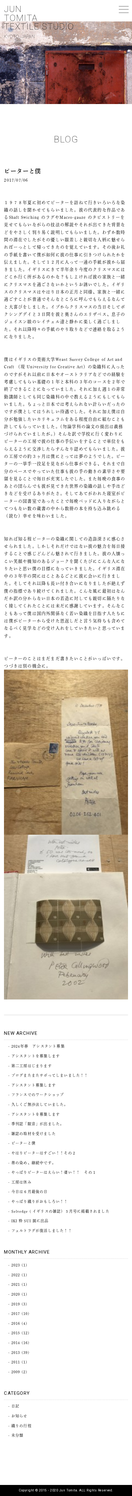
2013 (15, 1352)
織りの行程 (21, 1426)
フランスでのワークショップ (37, 1094)
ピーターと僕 (23, 1143)
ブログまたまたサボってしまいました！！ (49, 1075)
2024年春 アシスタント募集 (38, 1046)
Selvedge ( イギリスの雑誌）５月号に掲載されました (60, 1211)
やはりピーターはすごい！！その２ (43, 1153)
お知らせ (19, 1416)
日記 (15, 1406)
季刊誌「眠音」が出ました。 (37, 1124)
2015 (15, 1333)
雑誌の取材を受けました (33, 1133)
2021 (15, 1284)
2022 (15, 1275)
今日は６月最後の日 (29, 1191)
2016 (15, 1323)
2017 (15, 1313)
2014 (15, 1342)
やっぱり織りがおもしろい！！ (39, 1201)
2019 (15, 1304)
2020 (15, 1294)
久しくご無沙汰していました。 (39, 1104)
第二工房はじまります (31, 1066)
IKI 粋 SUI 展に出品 (30, 1221)
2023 (15, 1265)
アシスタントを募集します (35, 1056)
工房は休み (21, 1182)
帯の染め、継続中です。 (33, 1163)
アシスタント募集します (33, 1085)
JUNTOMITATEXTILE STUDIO (39, 21)
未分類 (17, 1435)
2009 (15, 1372)
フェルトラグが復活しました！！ (41, 1230)
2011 (15, 1362)
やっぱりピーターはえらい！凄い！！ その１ (53, 1172)
